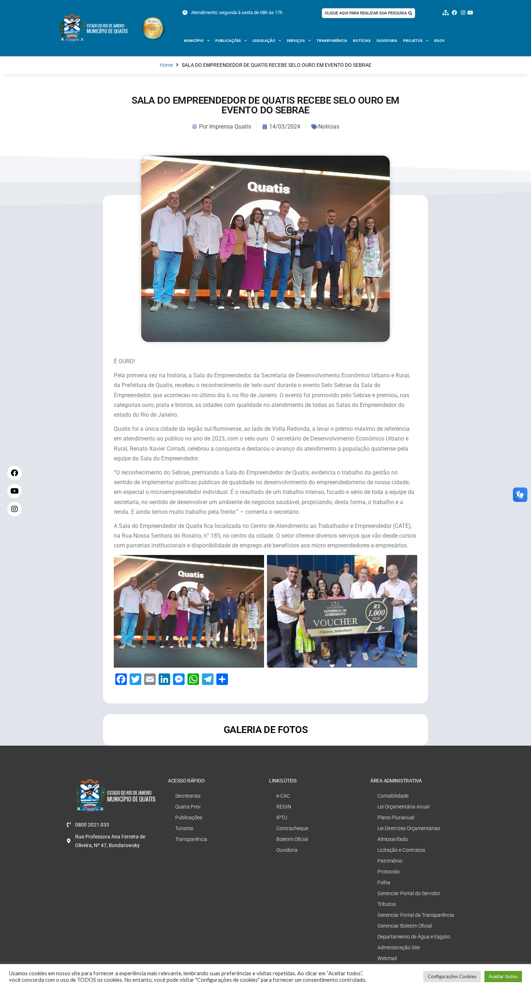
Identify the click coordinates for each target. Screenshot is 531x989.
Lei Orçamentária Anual (403, 807)
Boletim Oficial (292, 839)
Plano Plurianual (395, 817)
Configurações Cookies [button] (452, 976)
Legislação (263, 40)
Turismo (184, 828)
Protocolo (388, 872)
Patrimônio (389, 861)
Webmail (387, 958)
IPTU (281, 817)
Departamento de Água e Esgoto (413, 937)
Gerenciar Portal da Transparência (415, 915)
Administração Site (398, 947)
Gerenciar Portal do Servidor (408, 893)
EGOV (439, 40)
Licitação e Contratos (401, 850)
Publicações (228, 40)
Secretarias (187, 796)
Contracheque (292, 828)
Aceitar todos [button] (503, 976)
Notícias (362, 40)
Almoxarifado (392, 839)
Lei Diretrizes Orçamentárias (408, 828)
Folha (383, 882)
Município (194, 40)
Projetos (413, 40)
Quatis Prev (188, 807)
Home (166, 65)
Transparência (331, 40)
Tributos (386, 904)
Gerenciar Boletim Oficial (404, 926)
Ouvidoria (386, 40)
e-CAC (283, 796)
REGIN (283, 807)
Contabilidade (393, 796)
